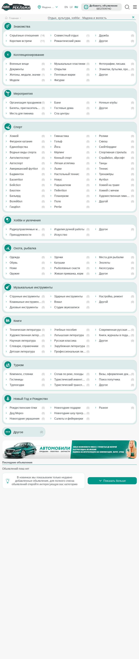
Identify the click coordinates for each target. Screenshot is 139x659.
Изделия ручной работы (69, 229)
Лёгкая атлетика (64, 163)
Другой (103, 201)
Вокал (58, 302)
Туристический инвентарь (70, 379)
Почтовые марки (64, 74)
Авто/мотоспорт (20, 158)
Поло (57, 201)
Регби (58, 207)
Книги (18, 320)
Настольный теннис (66, 174)
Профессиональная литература (72, 351)
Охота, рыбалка (25, 248)
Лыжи (58, 168)
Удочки (58, 257)
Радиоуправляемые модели (27, 229)
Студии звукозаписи (66, 307)
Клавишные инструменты (26, 302)
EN (66, 7)
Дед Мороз (16, 413)
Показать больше (114, 481)
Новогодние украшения (24, 418)
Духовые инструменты (24, 307)
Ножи (13, 268)
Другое (103, 41)
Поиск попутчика (109, 379)
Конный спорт (63, 158)
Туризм (19, 365)
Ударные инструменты (68, 296)
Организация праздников (25, 102)
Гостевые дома (63, 108)
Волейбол (16, 201)
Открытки (60, 69)
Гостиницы (16, 379)
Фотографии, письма (112, 64)
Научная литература (23, 340)
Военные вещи (19, 64)
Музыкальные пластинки (69, 64)
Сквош (103, 141)
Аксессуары (106, 268)
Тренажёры (106, 174)
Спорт (18, 126)
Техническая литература (25, 330)
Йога (57, 147)
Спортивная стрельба (112, 152)
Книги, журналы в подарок (115, 335)
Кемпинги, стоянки (21, 374)
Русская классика (65, 340)
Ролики (103, 136)
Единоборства (19, 147)
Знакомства (22, 26)
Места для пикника (21, 113)
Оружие (14, 273)
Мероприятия (23, 93)
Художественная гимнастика (117, 196)
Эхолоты (104, 262)
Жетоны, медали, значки (25, 74)
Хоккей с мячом (109, 190)
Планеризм (61, 196)
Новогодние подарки (67, 408)
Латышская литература (69, 335)
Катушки (59, 262)
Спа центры (61, 113)
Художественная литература (28, 335)
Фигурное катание (21, 141)
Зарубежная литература (69, 346)
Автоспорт (16, 163)
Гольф (58, 141)
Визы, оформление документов (117, 374)
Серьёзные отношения (24, 35)
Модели (14, 80)
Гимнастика (61, 136)
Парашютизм (62, 185)
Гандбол (15, 207)
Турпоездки (17, 385)
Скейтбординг (108, 147)
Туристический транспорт (70, 385)
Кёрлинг (59, 152)
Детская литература (22, 351)
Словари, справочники (24, 346)
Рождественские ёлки (23, 408)
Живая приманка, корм (68, 273)
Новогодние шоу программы (72, 413)
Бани (57, 102)
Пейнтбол (60, 190)
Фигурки (59, 80)
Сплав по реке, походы (68, 374)
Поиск (127, 7)
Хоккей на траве (109, 185)
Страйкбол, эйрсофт (112, 158)
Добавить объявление (103, 5)
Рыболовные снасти (67, 268)
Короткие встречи (21, 41)
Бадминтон (17, 174)
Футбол (103, 179)
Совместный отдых (66, 35)
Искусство (60, 235)
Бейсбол (15, 185)
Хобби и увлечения (27, 220)
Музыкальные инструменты (33, 287)
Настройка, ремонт (111, 296)
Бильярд (15, 196)
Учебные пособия (65, 330)
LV (71, 7)
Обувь (13, 262)
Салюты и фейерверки (68, 418)
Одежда (15, 257)
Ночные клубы (108, 102)
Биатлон (15, 190)
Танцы (103, 163)
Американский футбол (24, 168)
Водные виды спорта (23, 152)
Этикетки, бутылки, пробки (115, 69)
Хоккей (14, 136)
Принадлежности (20, 235)
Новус (58, 179)
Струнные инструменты (25, 296)
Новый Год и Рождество (31, 398)
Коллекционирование (29, 54)
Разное (103, 408)
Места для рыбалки (111, 257)
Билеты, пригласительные (26, 108)
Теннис (103, 168)
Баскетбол (16, 179)
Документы (17, 69)
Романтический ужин (67, 41)
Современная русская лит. (116, 330)
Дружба (104, 35)
